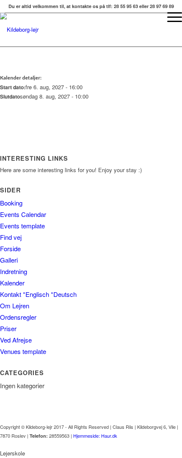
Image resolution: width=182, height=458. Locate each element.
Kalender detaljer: (20, 77)
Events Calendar (23, 214)
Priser (8, 328)
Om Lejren (14, 305)
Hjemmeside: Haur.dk (95, 435)
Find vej (11, 237)
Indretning (13, 271)
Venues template (23, 351)
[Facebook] (175, 444)
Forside (10, 248)
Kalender (12, 282)
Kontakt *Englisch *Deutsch (38, 294)
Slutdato (10, 96)
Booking (11, 202)
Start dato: (12, 87)
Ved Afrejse (16, 339)
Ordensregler (18, 317)
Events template (22, 225)
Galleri (9, 259)
